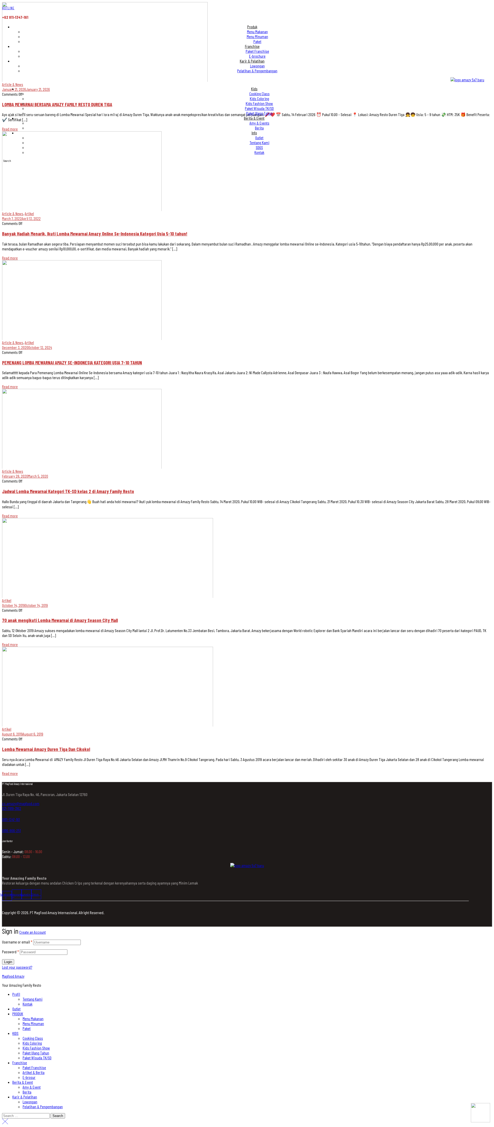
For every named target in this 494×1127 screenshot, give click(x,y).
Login (8, 962)
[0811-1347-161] (4, 814)
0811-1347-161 (11, 819)
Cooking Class (33, 1038)
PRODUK (17, 1013)
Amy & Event (32, 1087)
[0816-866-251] (4, 825)
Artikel (29, 213)
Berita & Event (22, 1082)
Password (10, 951)
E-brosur (29, 1077)
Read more (10, 257)
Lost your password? (17, 967)
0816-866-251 (11, 830)
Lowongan (30, 1101)
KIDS (15, 1033)
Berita (27, 1091)
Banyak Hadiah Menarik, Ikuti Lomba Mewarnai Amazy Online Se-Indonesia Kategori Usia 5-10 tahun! (94, 234)
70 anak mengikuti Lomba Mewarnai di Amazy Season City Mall (60, 620)
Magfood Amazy (13, 976)
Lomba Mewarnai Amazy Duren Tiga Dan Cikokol (46, 749)
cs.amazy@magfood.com (20, 803)
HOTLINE (8, 8)
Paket (27, 1028)
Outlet (16, 1008)
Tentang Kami (32, 999)
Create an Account (32, 932)
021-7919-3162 (11, 808)
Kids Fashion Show (36, 1047)
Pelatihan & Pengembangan (43, 1106)
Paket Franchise (34, 1067)
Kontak (27, 1003)
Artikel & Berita (34, 1072)
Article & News (12, 213)
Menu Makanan (33, 1018)
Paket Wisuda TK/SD (37, 1057)
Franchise (19, 1062)
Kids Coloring (32, 1043)
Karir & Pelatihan (24, 1096)
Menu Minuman (33, 1023)
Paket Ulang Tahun (36, 1052)
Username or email (17, 941)
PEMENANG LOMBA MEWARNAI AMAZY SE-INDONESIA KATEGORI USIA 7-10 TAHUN (72, 362)
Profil (16, 994)
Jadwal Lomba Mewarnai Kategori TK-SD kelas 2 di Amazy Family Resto (68, 491)
